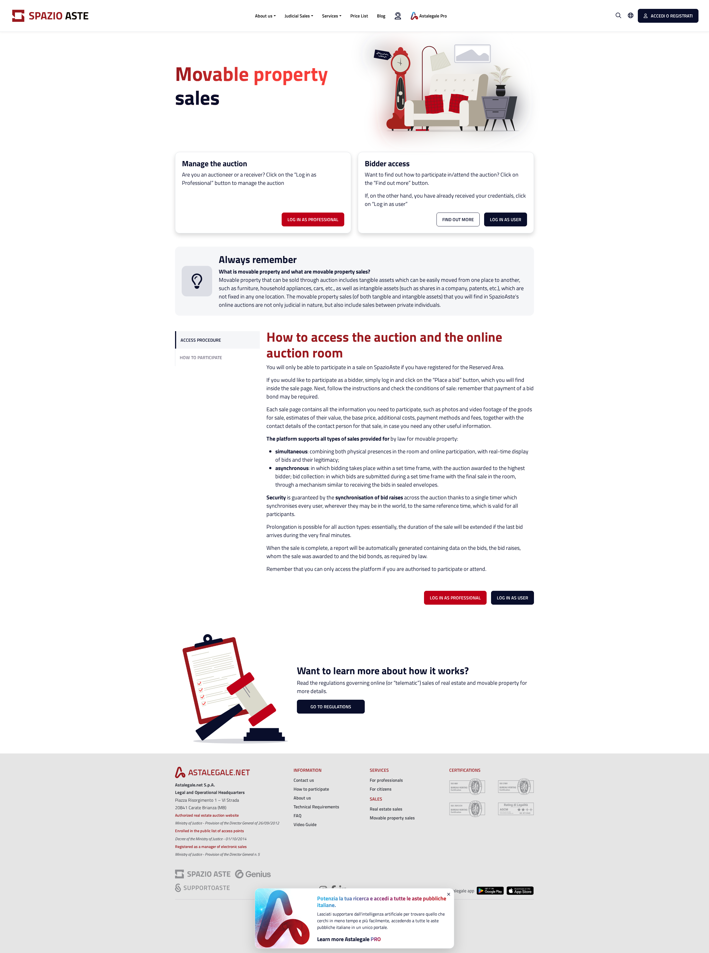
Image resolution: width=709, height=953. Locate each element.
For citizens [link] (381, 789)
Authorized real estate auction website (207, 815)
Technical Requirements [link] (316, 806)
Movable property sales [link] (392, 817)
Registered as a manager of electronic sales (211, 846)
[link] (359, 15)
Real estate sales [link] (386, 809)
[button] (265, 15)
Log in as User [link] (512, 597)
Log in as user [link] (505, 219)
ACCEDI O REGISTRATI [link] (671, 15)
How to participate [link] (311, 789)
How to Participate (201, 357)
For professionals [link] (386, 780)
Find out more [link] (458, 219)
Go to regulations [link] (330, 706)
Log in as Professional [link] (312, 219)
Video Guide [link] (305, 824)
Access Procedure (201, 340)
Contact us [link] (304, 780)
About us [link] (302, 797)
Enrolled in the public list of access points (209, 831)
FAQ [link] (298, 815)
